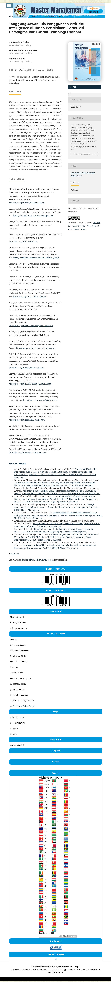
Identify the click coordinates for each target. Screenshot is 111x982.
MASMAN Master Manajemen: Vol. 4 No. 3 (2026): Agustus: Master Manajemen (50, 531)
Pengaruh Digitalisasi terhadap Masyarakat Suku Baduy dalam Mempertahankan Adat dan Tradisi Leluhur (55, 514)
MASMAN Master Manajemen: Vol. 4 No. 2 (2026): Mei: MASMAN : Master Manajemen (53, 485)
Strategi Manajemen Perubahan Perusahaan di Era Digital (54, 505)
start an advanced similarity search (37, 559)
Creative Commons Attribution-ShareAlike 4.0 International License (84, 226)
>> (18, 553)
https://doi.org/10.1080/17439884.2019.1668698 (30, 384)
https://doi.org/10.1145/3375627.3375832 (27, 367)
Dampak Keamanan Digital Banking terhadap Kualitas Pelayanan (64, 529)
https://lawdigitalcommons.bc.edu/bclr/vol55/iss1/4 (36, 257)
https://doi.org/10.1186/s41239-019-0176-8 (27, 452)
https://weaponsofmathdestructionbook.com (36, 348)
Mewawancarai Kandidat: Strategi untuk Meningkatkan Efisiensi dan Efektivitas (59, 545)
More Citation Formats (82, 154)
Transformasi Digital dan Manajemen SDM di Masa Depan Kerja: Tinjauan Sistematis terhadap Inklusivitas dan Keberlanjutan (55, 472)
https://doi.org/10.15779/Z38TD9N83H (30, 296)
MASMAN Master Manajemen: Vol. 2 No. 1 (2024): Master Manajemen (46, 501)
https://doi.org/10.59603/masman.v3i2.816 (33, 70)
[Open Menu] (9, 5)
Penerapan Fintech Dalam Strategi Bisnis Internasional (58, 523)
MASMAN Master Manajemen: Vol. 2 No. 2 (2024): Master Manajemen (46, 548)
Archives (21, 16)
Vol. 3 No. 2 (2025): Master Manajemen (45, 16)
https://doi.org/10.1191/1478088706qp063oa (33, 215)
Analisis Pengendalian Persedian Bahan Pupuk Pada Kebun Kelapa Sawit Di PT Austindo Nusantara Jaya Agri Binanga (56, 535)
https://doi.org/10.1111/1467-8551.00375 (27, 420)
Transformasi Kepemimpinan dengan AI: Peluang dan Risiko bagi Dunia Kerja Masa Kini (54, 482)
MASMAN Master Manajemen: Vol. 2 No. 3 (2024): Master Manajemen (57, 525)
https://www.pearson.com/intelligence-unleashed (31, 325)
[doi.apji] (56, 959)
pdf (74, 87)
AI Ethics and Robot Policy (22, 706)
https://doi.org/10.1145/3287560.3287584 (27, 202)
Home (12, 16)
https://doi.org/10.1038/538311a (23, 241)
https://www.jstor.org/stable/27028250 (40, 400)
